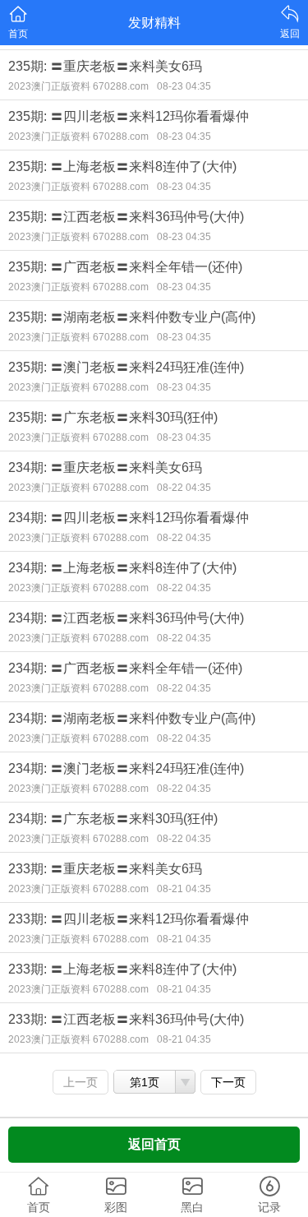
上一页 (80, 1082)
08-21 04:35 (184, 889)
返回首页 (154, 1144)
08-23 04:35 (184, 86)
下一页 (228, 1082)
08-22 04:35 (184, 487)
